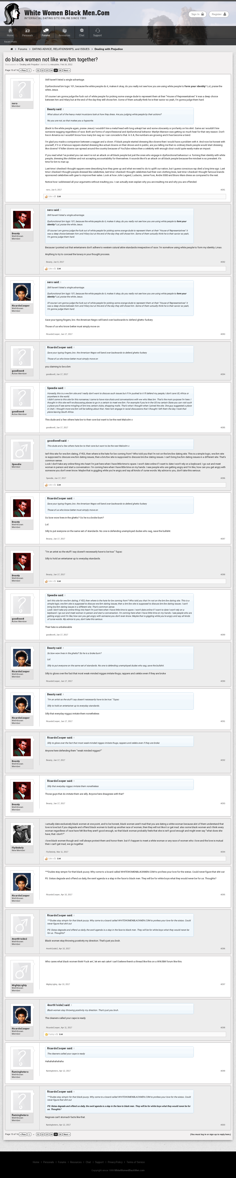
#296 (223, 948)
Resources (64, 35)
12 (42, 70)
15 (56, 70)
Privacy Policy (115, 1162)
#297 (223, 984)
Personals (27, 35)
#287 (223, 539)
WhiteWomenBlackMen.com (129, 1170)
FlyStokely (18, 847)
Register (217, 14)
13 (47, 70)
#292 (223, 760)
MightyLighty (19, 985)
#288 (223, 574)
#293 (223, 803)
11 (38, 70)
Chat (81, 35)
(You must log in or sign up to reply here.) (210, 1134)
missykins (54, 64)
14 (51, 70)
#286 (223, 478)
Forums (46, 35)
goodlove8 (18, 370)
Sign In (195, 14)
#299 (223, 1071)
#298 (223, 1027)
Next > (67, 70)
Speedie (16, 464)
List (59, 196)
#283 (223, 334)
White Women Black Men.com (67, 12)
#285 (223, 427)
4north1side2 (19, 938)
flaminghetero (20, 1071)
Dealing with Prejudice (29, 64)
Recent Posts (10, 41)
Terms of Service (135, 1162)
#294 (223, 852)
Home (10, 35)
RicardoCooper (21, 305)
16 (60, 70)
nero (14, 103)
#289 (223, 635)
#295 (223, 894)
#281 (223, 190)
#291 (223, 721)
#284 (223, 374)
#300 (223, 1125)
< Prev (23, 70)
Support (97, 35)
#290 (223, 681)
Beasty (16, 233)
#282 (223, 262)
